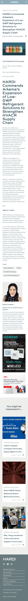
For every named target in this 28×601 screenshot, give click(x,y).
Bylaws (5, 578)
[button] (14, 2)
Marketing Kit (7, 575)
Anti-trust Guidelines (9, 581)
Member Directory (9, 569)
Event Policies (7, 584)
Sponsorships (7, 572)
